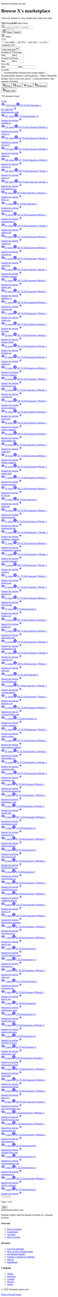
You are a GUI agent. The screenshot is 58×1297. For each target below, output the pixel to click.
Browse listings (14, 1229)
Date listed (10, 91)
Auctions (11, 1234)
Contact (10, 1279)
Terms (10, 1284)
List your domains (15, 1249)
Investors (11, 1276)
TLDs (18, 86)
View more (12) (8, 50)
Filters (9, 32)
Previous (6, 1196)
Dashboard (12, 1262)
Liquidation (12, 1232)
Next (4, 1207)
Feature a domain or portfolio (21, 1257)
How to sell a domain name (20, 1251)
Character (42, 86)
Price (8, 86)
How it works (13, 1237)
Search (17, 32)
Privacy (10, 1281)
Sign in (10, 1259)
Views (29, 86)
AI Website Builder (16, 1254)
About (10, 1273)
